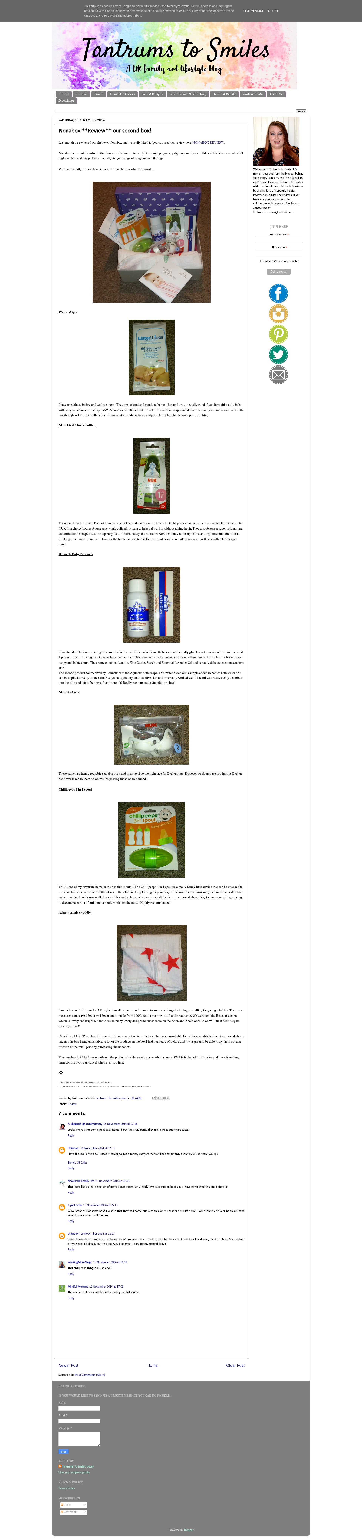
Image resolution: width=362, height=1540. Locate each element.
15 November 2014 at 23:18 (120, 1124)
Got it (273, 11)
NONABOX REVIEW (208, 142)
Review (72, 1104)
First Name (279, 247)
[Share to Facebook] (164, 1098)
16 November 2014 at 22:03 (98, 1233)
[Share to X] (161, 1098)
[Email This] (154, 1098)
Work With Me (252, 94)
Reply (71, 1135)
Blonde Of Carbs (77, 1162)
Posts (67, 1505)
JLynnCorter (75, 1205)
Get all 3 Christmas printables (281, 261)
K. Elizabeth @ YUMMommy (85, 1124)
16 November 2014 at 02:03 (98, 1148)
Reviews (81, 94)
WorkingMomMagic (80, 1262)
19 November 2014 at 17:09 (106, 1286)
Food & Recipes (152, 94)
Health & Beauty (224, 94)
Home (152, 1365)
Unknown (73, 1148)
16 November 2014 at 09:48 (112, 1181)
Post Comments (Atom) (90, 1375)
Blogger (188, 1530)
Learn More (253, 11)
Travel (98, 94)
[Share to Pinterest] (168, 1098)
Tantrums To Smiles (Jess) (78, 1466)
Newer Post (68, 1365)
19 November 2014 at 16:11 (110, 1262)
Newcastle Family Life (81, 1181)
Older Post (235, 1365)
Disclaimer (66, 100)
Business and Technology (188, 94)
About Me (276, 94)
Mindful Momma (78, 1286)
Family (64, 94)
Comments (70, 1512)
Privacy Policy (66, 1488)
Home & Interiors (122, 94)
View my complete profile (74, 1472)
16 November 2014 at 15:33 (100, 1205)
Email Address (279, 234)
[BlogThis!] (157, 1098)
